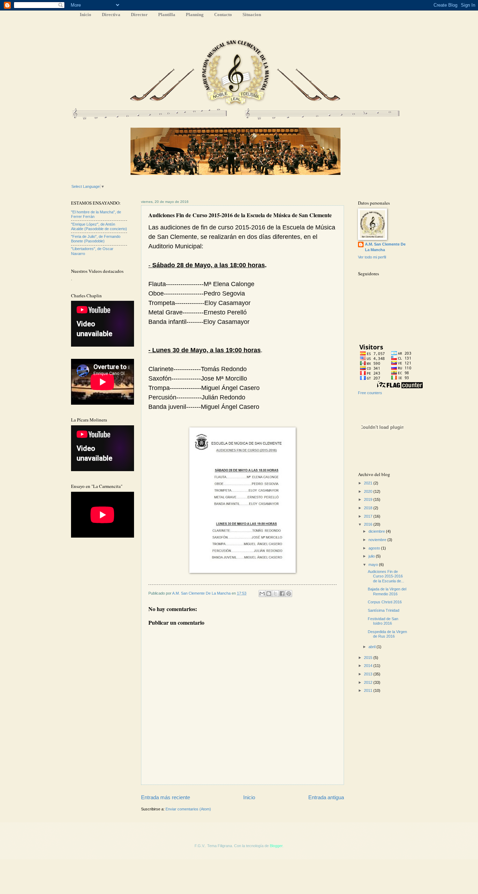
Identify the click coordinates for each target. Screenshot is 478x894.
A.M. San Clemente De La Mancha (202, 593)
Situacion (251, 14)
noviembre (377, 540)
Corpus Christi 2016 (385, 602)
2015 (368, 657)
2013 (368, 674)
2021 (368, 483)
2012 (368, 682)
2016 (368, 524)
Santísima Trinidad (383, 610)
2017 (368, 516)
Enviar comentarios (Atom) (188, 809)
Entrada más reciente (165, 797)
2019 (368, 499)
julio (372, 556)
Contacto (223, 14)
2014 (368, 666)
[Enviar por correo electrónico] (262, 593)
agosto (374, 548)
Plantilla (166, 14)
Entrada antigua (326, 797)
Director (139, 14)
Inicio (85, 14)
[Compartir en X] (275, 593)
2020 (368, 491)
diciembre (377, 531)
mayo (373, 564)
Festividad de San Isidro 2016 (383, 621)
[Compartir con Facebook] (282, 593)
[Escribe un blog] (268, 593)
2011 (368, 690)
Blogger (276, 846)
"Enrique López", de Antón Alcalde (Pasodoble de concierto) (99, 226)
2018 (368, 508)
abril (372, 647)
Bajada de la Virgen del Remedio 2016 (387, 591)
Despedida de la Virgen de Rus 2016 (387, 634)
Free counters (370, 393)
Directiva (111, 14)
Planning (195, 14)
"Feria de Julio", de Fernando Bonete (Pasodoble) (95, 238)
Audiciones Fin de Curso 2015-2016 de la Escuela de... (386, 576)
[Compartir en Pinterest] (288, 593)
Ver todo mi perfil (372, 257)
